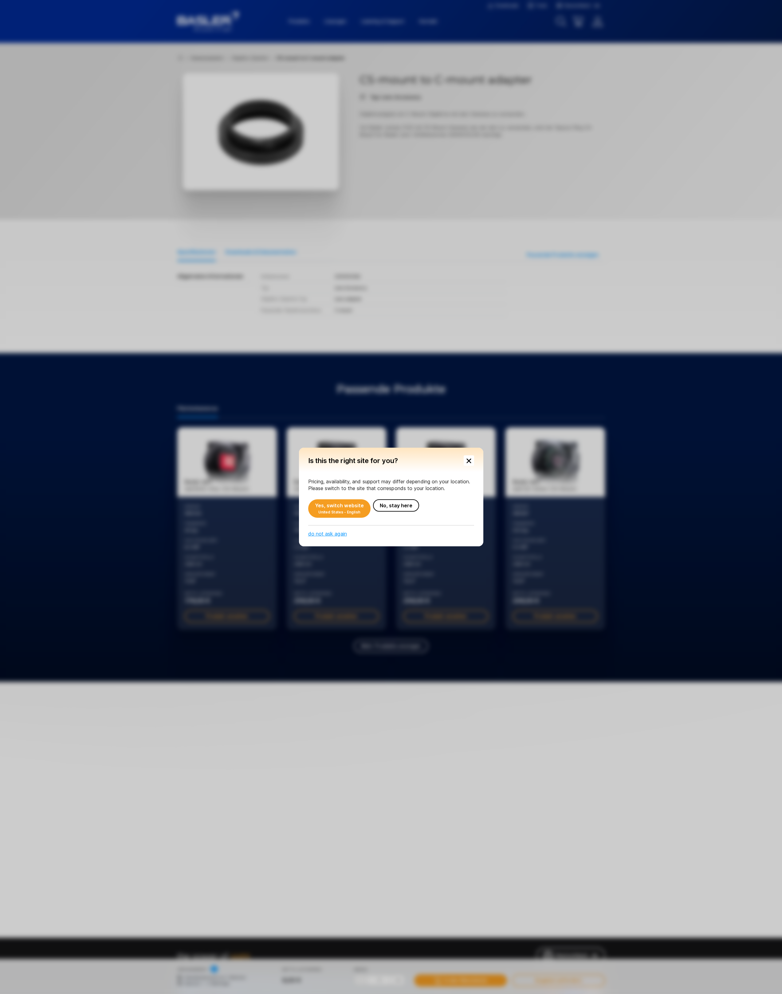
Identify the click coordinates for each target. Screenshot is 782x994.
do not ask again (327, 534)
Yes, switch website (339, 508)
